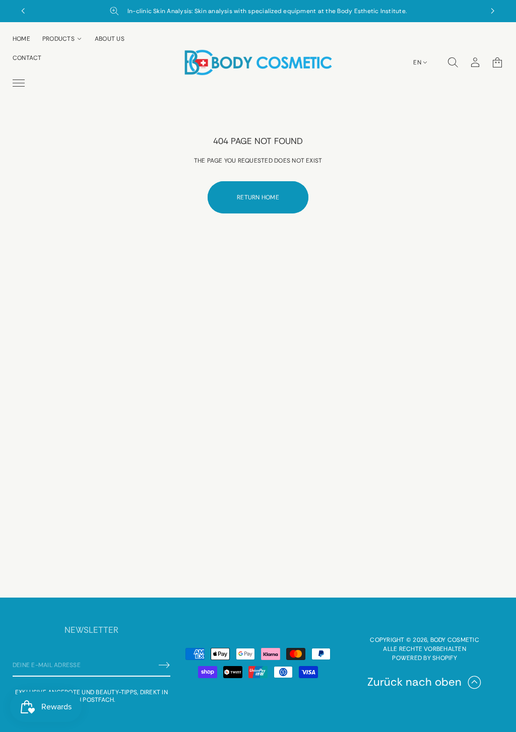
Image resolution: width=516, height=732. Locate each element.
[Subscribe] (164, 665)
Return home (258, 197)
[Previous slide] (23, 11)
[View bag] (497, 62)
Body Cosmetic (454, 640)
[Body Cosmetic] (258, 62)
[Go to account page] (475, 62)
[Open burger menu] (19, 83)
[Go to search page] (453, 62)
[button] (453, 62)
